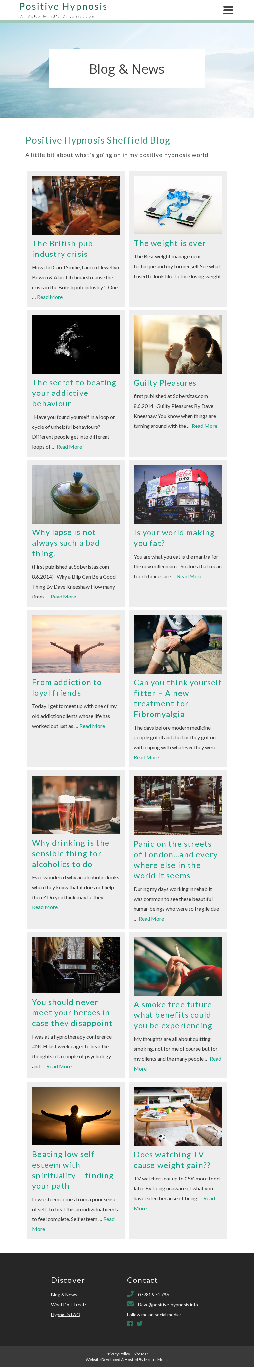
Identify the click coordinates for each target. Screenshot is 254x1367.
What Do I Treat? (69, 1304)
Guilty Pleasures (165, 382)
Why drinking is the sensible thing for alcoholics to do (70, 853)
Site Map (141, 1353)
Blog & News (64, 1294)
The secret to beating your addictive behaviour (74, 392)
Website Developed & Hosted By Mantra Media (127, 1359)
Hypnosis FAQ (65, 1314)
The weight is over (170, 243)
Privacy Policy (118, 1353)
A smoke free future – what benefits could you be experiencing (176, 1014)
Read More (50, 297)
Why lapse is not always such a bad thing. (66, 542)
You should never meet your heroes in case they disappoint (72, 1012)
